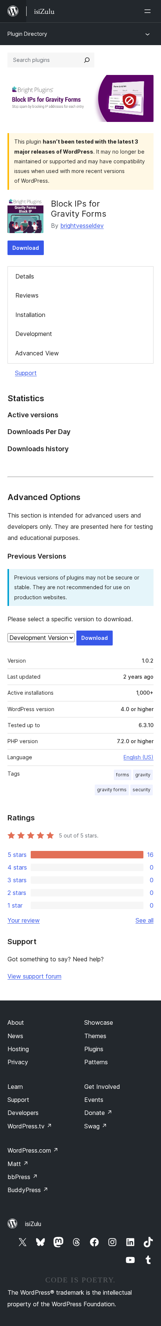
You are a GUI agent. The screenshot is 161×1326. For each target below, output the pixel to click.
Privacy (17, 1062)
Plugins (93, 1049)
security (142, 789)
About (15, 1022)
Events (93, 1099)
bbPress (22, 1177)
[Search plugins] (86, 60)
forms (122, 774)
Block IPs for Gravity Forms (78, 208)
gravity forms (112, 789)
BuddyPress (27, 1190)
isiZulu (33, 1224)
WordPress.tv (29, 1126)
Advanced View (37, 353)
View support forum (34, 976)
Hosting (18, 1049)
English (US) (139, 757)
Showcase (98, 1022)
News (15, 1036)
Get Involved (102, 1086)
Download (25, 248)
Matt (17, 1164)
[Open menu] (149, 11)
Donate (98, 1112)
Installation (30, 314)
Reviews (27, 295)
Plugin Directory (27, 34)
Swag (95, 1126)
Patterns (96, 1062)
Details (24, 276)
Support (26, 373)
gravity (143, 774)
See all (145, 920)
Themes (95, 1036)
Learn (15, 1086)
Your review (23, 920)
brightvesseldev (82, 225)
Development (33, 333)
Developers (23, 1112)
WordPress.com (32, 1150)
